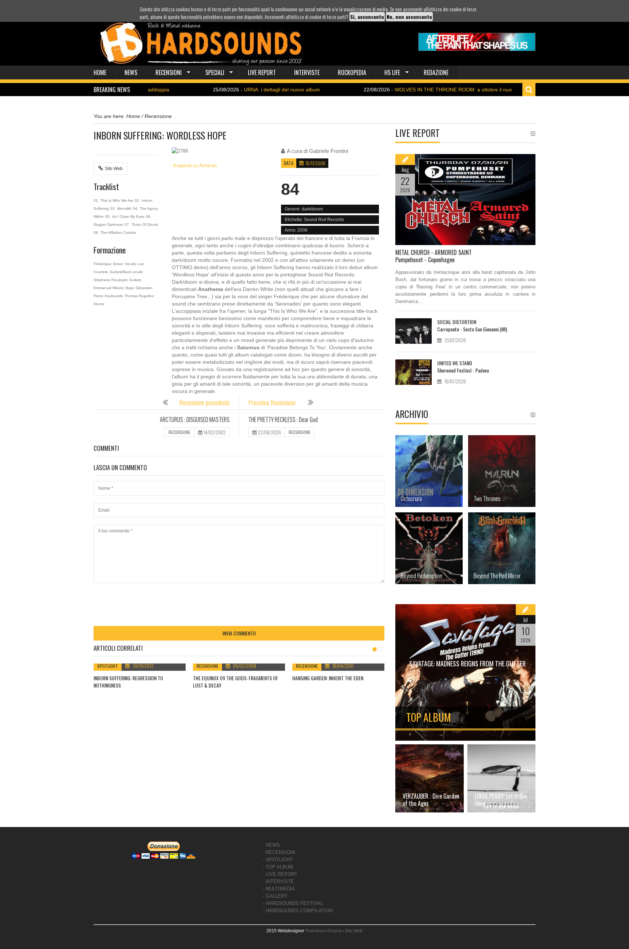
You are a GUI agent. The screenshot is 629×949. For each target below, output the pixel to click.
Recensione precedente (204, 402)
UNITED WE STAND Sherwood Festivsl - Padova (463, 366)
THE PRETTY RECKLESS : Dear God (283, 419)
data (288, 163)
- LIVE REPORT (280, 874)
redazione (436, 72)
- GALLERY (275, 896)
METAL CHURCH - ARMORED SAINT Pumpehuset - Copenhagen (433, 256)
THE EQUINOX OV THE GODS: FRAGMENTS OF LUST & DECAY (235, 681)
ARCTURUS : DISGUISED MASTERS (195, 419)
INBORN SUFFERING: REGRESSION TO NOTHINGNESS (128, 681)
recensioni (168, 72)
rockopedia (352, 72)
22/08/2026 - (416, 89)
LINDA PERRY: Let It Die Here (501, 800)
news (130, 72)
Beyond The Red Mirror (497, 575)
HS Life (392, 72)
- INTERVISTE (278, 881)
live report (262, 72)
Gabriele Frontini (328, 151)
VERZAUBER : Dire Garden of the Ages (431, 800)
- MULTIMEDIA (279, 888)
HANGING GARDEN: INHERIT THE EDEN (327, 678)
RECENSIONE (179, 432)
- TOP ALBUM (278, 867)
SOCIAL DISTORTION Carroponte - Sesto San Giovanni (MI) (472, 325)
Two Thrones (487, 498)
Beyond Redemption (421, 575)
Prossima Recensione (272, 402)
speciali (214, 72)
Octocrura (411, 498)
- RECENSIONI (279, 852)
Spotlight (107, 666)
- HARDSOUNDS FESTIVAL (293, 903)
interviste (307, 72)
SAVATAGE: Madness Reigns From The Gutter (467, 663)
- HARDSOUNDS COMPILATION (298, 910)
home (100, 72)
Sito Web (114, 168)
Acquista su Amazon (194, 165)
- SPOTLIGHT (278, 859)
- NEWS (271, 845)
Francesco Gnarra (323, 930)
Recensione (207, 666)
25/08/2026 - (234, 89)
